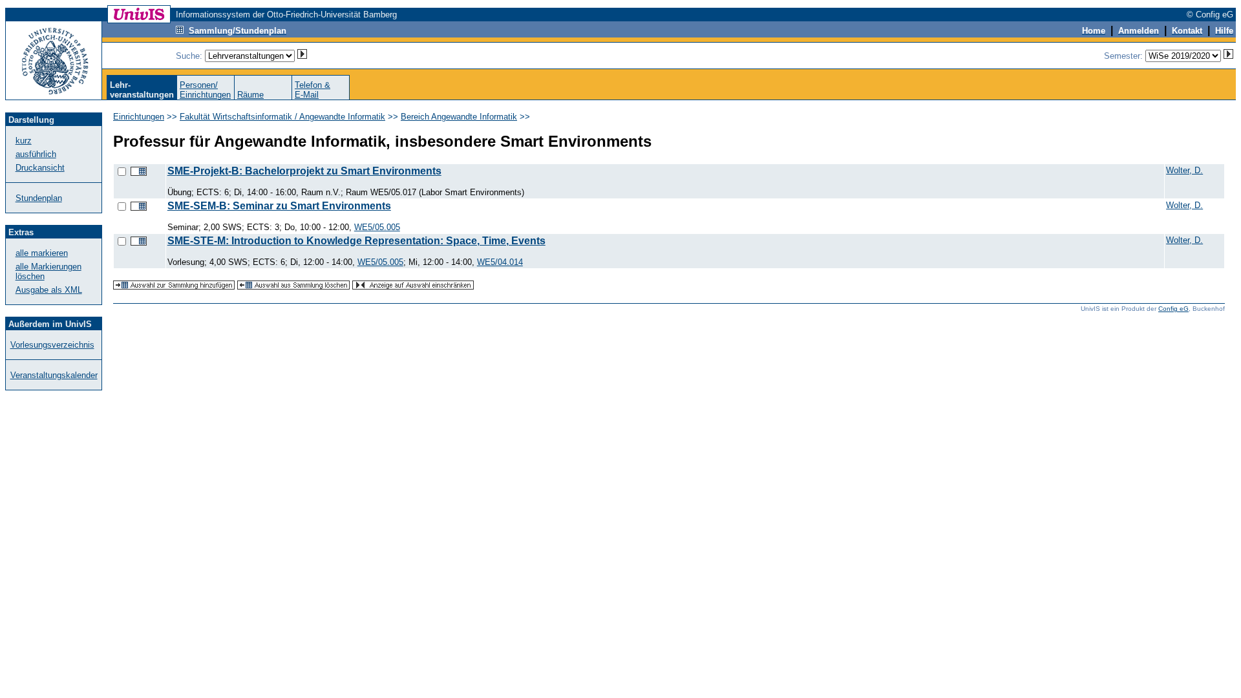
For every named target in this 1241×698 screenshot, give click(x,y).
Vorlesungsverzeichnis (52, 345)
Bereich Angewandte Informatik (459, 117)
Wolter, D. (1184, 170)
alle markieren (42, 253)
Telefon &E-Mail (312, 90)
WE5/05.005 (377, 227)
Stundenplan (39, 198)
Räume (250, 95)
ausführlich (36, 154)
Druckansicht (40, 168)
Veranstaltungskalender (54, 375)
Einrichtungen (138, 117)
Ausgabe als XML (49, 290)
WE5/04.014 (500, 262)
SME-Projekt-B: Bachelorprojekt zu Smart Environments (304, 170)
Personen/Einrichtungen (205, 90)
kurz (24, 140)
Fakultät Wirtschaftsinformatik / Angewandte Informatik (282, 117)
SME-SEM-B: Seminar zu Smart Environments (279, 205)
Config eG (1173, 308)
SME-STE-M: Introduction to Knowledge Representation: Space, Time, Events (356, 240)
